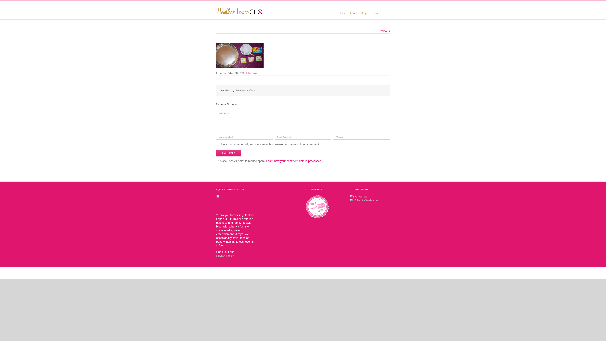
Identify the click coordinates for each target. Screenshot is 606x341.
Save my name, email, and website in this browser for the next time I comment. (270, 144)
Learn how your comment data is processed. (294, 161)
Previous (384, 31)
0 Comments (251, 73)
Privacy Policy (225, 255)
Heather (222, 73)
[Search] (385, 12)
